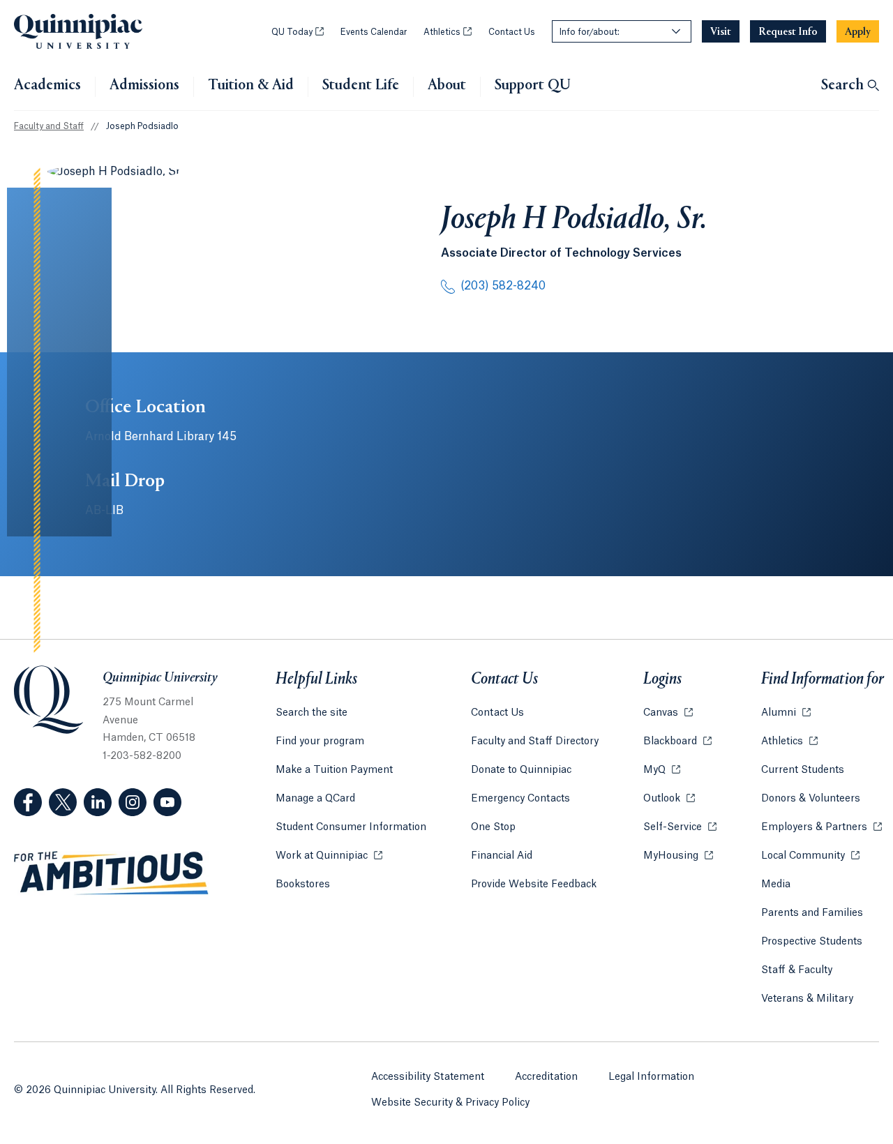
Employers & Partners (821, 827)
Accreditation (546, 1077)
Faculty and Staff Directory (535, 741)
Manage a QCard (315, 799)
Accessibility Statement (427, 1077)
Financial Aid (501, 856)
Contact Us (511, 32)
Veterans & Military (807, 999)
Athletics (447, 32)
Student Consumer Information (351, 827)
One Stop (493, 827)
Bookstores (303, 884)
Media (775, 884)
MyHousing (678, 856)
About (447, 85)
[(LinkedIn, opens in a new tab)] (98, 802)
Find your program (320, 741)
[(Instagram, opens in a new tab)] (133, 802)
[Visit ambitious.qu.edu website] (111, 873)
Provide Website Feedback (533, 884)
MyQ (661, 770)
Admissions (144, 85)
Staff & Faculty (796, 970)
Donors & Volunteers (810, 799)
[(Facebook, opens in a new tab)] (28, 802)
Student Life (360, 85)
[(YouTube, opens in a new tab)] (167, 802)
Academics (47, 85)
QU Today (297, 32)
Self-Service (679, 827)
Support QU (533, 85)
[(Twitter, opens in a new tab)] (63, 802)
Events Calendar (373, 32)
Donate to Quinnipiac (521, 770)
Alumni (786, 713)
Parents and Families (812, 913)
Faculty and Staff (49, 126)
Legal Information (651, 1077)
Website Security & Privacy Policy (450, 1103)
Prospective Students (811, 942)
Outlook (669, 799)
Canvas (668, 713)
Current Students (802, 770)
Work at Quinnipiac (329, 856)
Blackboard (677, 741)
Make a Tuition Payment (334, 770)
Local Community (810, 856)
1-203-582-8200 (142, 756)
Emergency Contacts (520, 799)
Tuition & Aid (251, 85)
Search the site (311, 713)
